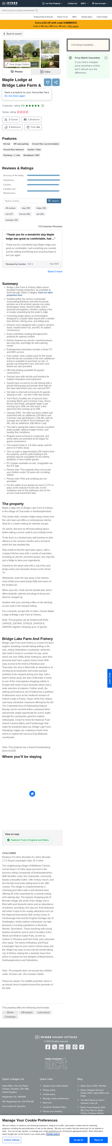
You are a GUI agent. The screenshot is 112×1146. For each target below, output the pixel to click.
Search (55, 201)
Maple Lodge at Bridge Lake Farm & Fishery (21, 85)
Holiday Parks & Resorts (43, 17)
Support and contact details (55, 1086)
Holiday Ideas (86, 17)
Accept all (78, 1140)
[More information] (106, 58)
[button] (8, 54)
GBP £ (83, 3)
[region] (56, 1130)
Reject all (98, 1140)
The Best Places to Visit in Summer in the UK (92, 1101)
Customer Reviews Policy (54, 1107)
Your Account (100, 3)
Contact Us (72, 3)
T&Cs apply (73, 26)
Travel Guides (102, 17)
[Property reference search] (36, 10)
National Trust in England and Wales (30, 840)
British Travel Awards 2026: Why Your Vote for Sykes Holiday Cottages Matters (93, 1110)
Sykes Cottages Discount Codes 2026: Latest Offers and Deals (94, 1093)
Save (47, 82)
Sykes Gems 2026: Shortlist (93, 1086)
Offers (74, 17)
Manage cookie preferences (56, 1098)
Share (56, 82)
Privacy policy (49, 1090)
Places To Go (62, 17)
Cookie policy (49, 1094)
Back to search (14, 34)
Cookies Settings (12, 1140)
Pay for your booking (52, 1111)
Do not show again (14, 95)
